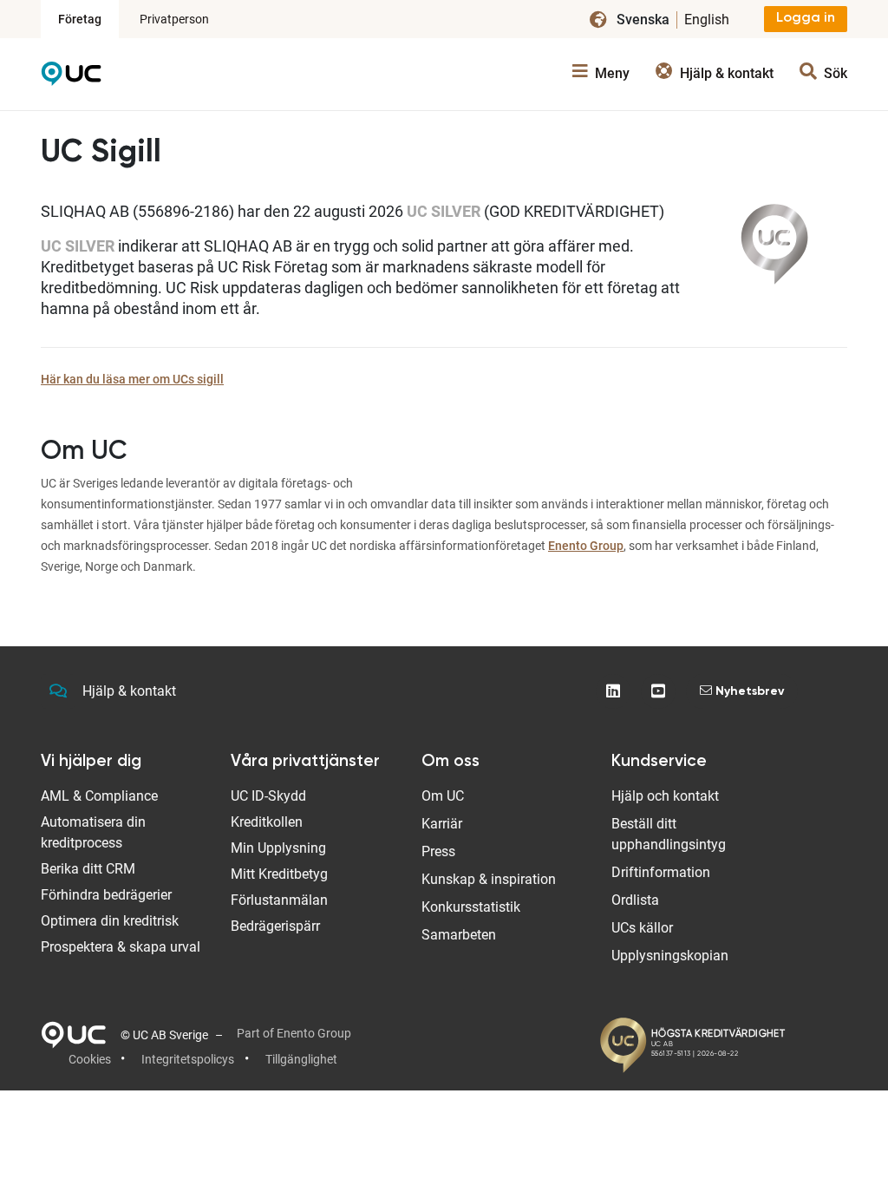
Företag (79, 19)
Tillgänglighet (301, 1059)
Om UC (442, 796)
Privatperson (174, 19)
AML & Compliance (99, 796)
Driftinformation (660, 872)
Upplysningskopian (669, 955)
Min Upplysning (278, 848)
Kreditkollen (267, 822)
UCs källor (642, 928)
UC (71, 78)
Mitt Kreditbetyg (279, 874)
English (706, 19)
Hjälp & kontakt (129, 691)
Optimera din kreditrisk (110, 921)
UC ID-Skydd (268, 796)
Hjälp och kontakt (665, 796)
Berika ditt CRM (88, 869)
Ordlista (635, 900)
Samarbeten (458, 934)
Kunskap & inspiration (488, 879)
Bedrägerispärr (275, 926)
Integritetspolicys (187, 1059)
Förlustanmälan (279, 900)
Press (438, 851)
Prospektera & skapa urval (120, 947)
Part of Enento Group (294, 1033)
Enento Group (586, 546)
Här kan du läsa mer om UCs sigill (132, 379)
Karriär (441, 823)
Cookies (90, 1059)
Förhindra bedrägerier (106, 895)
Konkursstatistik (470, 907)
